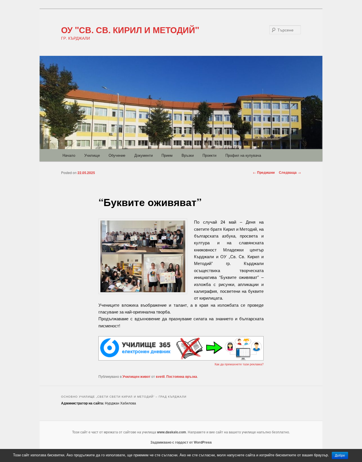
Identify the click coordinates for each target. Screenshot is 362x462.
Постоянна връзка (181, 376)
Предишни (264, 172)
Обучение (117, 155)
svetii (160, 376)
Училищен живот (136, 376)
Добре (340, 455)
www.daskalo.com (171, 432)
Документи (143, 155)
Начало (69, 155)
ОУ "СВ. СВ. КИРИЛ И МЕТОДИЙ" (130, 30)
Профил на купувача (243, 155)
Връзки (188, 155)
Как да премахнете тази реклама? (239, 364)
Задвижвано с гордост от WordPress (181, 442)
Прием (167, 155)
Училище (92, 155)
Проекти (209, 155)
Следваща (290, 172)
